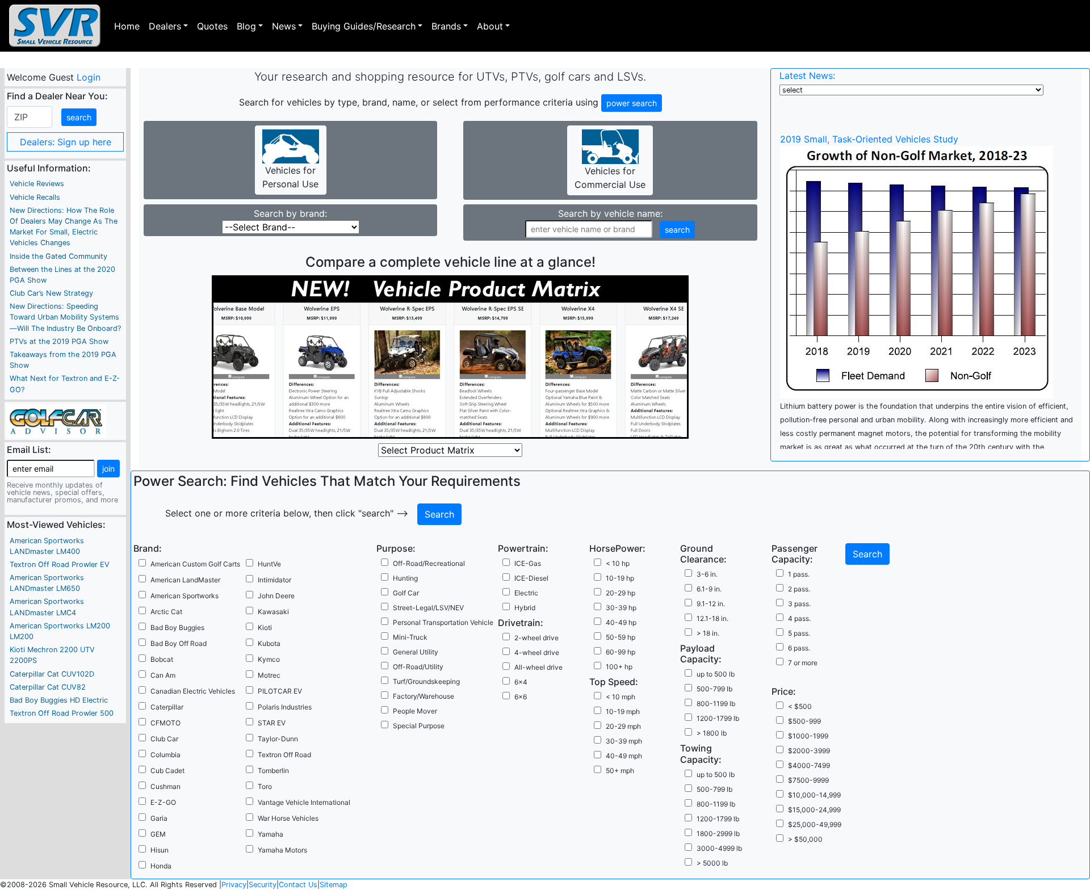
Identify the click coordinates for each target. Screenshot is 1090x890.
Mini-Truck (410, 637)
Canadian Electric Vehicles (192, 691)
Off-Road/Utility (418, 666)
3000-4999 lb (719, 848)
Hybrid (524, 607)
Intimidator (274, 580)
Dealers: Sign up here (65, 142)
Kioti (265, 627)
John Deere (276, 595)
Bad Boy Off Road (178, 643)
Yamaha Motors (282, 850)
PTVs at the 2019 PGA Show (59, 341)
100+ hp (619, 666)
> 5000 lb (712, 863)
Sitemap (333, 884)
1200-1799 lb (718, 718)
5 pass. (799, 633)
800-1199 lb (716, 703)
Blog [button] (246, 26)
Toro (265, 786)
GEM (158, 834)
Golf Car (406, 593)
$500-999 (804, 721)
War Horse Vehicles (288, 818)
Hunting (405, 578)
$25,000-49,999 (814, 824)
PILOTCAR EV (280, 691)
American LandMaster (185, 580)
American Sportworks (184, 595)
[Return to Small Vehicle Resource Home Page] (54, 26)
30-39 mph (624, 741)
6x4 (520, 682)
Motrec (269, 675)
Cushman (165, 786)
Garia (158, 818)
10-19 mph (623, 711)
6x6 (520, 696)
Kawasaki (273, 611)
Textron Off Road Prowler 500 (62, 713)
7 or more (803, 662)
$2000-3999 (809, 750)
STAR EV (272, 723)
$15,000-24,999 (814, 809)
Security (262, 884)
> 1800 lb (712, 733)
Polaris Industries (285, 707)
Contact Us (298, 884)
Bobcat (161, 659)
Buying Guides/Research (364, 26)
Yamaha (270, 834)
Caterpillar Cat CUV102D (52, 674)
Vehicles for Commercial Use (610, 177)
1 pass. (799, 574)
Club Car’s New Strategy (51, 293)
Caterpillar (166, 707)
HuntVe (269, 564)
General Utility (415, 652)
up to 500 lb (716, 674)
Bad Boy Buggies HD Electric (59, 700)
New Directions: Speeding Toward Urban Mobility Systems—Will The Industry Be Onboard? (65, 317)
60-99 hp (620, 652)
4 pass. (799, 618)
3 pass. (799, 603)
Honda (160, 866)
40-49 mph (624, 756)
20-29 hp (620, 593)
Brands (446, 26)
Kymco (269, 659)
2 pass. (799, 589)
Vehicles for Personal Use (290, 177)
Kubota (269, 643)
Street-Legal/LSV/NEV (428, 607)
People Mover (415, 711)
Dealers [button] (165, 26)
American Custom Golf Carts (195, 564)
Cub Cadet (167, 770)
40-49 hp (621, 622)
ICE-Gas (527, 563)
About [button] (490, 26)
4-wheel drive (536, 652)
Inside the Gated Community (58, 256)
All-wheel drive (538, 667)
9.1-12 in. (711, 603)
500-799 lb (714, 689)
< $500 (800, 706)
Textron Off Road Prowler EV (60, 564)
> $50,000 (805, 839)
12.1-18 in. (712, 618)
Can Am (162, 675)
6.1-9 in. (709, 589)
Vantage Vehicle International (304, 802)
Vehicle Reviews (37, 183)
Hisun (159, 850)
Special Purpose (419, 725)
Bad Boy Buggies (177, 627)
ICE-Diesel (531, 578)
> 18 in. (708, 633)
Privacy (233, 884)
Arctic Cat (166, 611)
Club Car (164, 738)
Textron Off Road (284, 754)
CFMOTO (165, 723)
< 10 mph (620, 696)
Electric (526, 593)
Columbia (165, 754)
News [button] (284, 26)
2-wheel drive (536, 637)
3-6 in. (707, 574)
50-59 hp (620, 637)
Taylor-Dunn (278, 738)
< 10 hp (618, 563)
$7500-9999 (808, 780)
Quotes (212, 26)
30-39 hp (621, 607)
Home (127, 26)
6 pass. (799, 648)
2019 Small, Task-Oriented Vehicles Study (869, 139)
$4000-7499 (809, 765)
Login (88, 77)
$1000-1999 (808, 736)
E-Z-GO (163, 802)
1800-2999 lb (718, 833)
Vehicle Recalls (35, 197)
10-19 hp (620, 578)
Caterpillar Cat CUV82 (48, 687)
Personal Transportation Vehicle (443, 622)
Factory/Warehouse (423, 696)
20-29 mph (623, 726)
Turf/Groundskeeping (426, 681)
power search (631, 103)
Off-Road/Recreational (429, 563)
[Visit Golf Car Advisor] (56, 420)
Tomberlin (273, 770)
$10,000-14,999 (814, 795)
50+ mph (620, 770)
